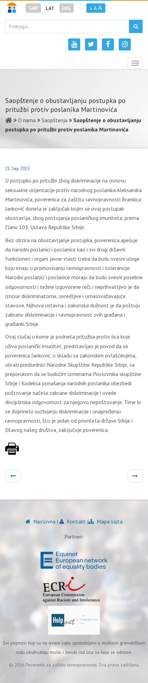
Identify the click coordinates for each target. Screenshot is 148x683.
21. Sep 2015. (18, 169)
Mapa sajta (109, 521)
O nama (27, 120)
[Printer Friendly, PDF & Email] (12, 452)
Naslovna (43, 521)
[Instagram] (125, 44)
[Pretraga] (135, 26)
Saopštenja (54, 120)
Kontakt (75, 521)
